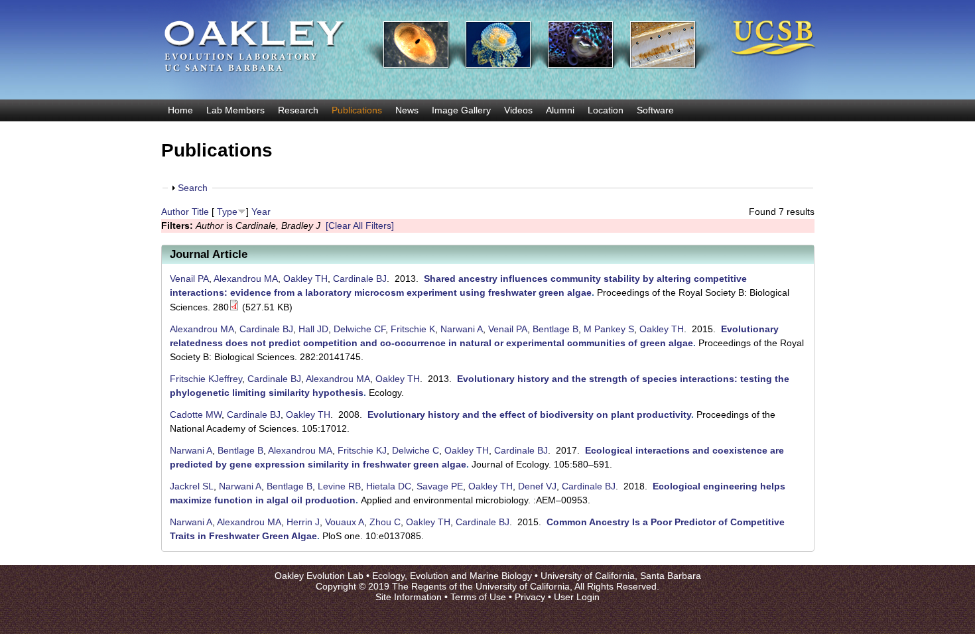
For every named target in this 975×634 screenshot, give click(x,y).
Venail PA (189, 278)
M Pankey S (609, 329)
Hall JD (313, 329)
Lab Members (235, 110)
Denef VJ (537, 486)
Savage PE (440, 486)
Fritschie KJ (362, 450)
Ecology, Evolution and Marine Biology (452, 575)
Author (175, 211)
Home (180, 110)
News (407, 110)
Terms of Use (478, 597)
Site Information (408, 597)
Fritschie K (413, 329)
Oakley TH (305, 278)
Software (655, 110)
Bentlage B (555, 329)
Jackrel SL (192, 486)
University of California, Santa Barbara (621, 575)
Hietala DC (388, 486)
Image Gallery (461, 110)
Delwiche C (415, 450)
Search (193, 187)
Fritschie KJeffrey (206, 378)
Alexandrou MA (246, 278)
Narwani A (461, 329)
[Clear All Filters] (360, 225)
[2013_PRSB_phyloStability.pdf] (234, 307)
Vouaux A (344, 522)
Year (261, 211)
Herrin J (303, 522)
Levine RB (339, 486)
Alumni (560, 110)
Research (298, 110)
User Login (577, 597)
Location (605, 110)
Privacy (530, 597)
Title (200, 211)
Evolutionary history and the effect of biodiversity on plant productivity (529, 414)
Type (227, 211)
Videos (518, 110)
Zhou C (385, 522)
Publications (357, 110)
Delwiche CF (359, 329)
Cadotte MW (196, 414)
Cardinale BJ (360, 278)
